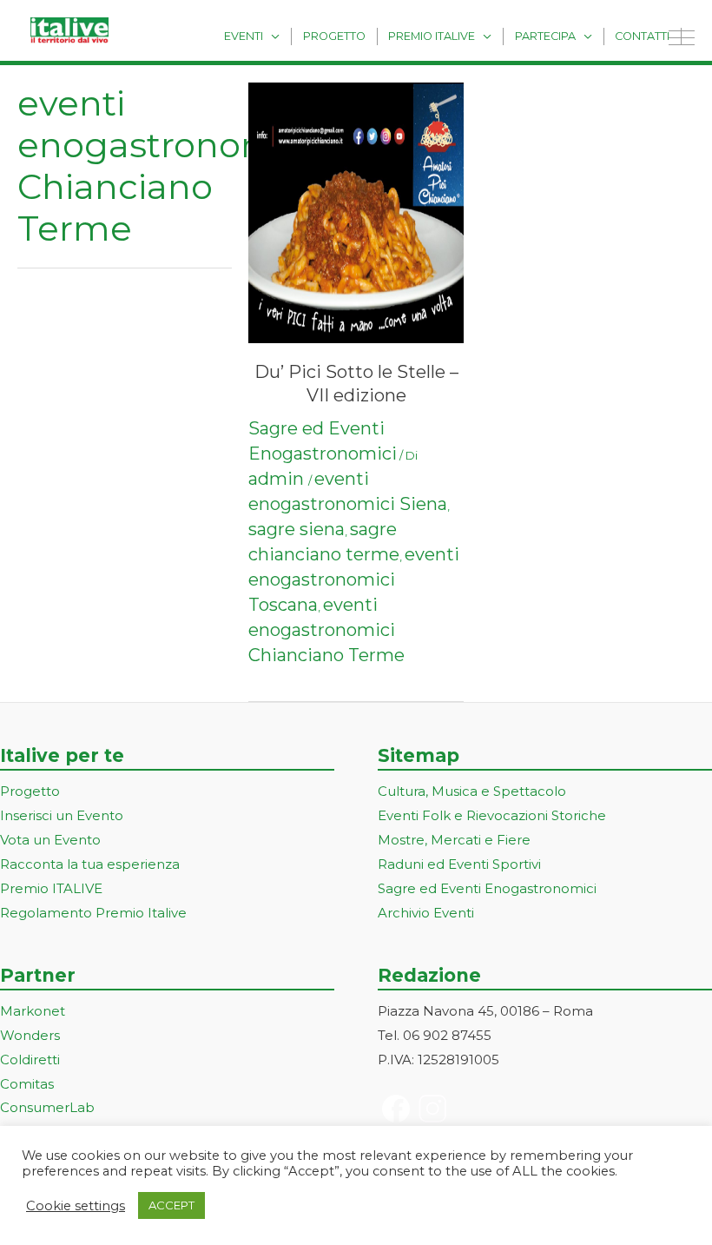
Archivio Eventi (426, 912)
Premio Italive (431, 36)
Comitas (27, 1084)
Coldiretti (30, 1059)
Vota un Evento (50, 839)
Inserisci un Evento (61, 815)
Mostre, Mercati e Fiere (454, 839)
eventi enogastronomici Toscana (353, 579)
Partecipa (545, 36)
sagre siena (296, 529)
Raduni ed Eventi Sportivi (459, 864)
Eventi (243, 36)
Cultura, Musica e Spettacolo (472, 791)
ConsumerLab (47, 1107)
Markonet (32, 1011)
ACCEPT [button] (171, 1205)
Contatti (642, 36)
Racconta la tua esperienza (90, 864)
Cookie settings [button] (75, 1206)
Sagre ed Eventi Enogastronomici (487, 888)
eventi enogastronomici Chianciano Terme (326, 630)
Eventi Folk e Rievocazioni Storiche (492, 815)
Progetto (334, 36)
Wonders (30, 1035)
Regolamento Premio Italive (93, 912)
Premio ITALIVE (51, 888)
